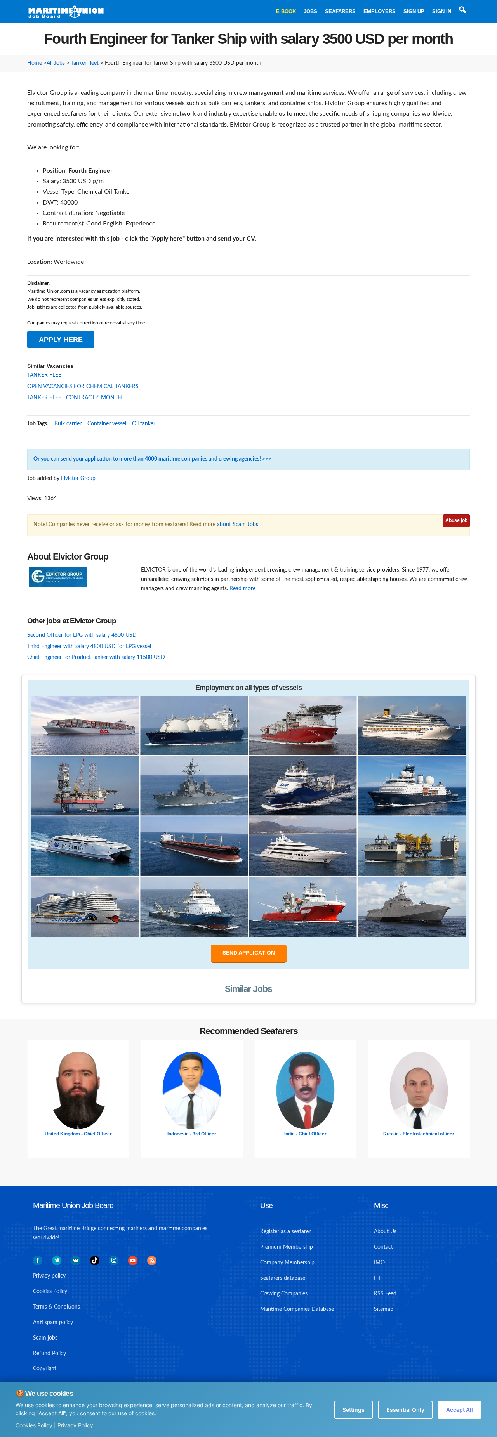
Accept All (459, 1409)
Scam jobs (45, 1338)
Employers (379, 11)
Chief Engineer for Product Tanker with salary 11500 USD (96, 657)
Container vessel (106, 423)
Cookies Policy (34, 1425)
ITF (378, 1278)
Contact (383, 1247)
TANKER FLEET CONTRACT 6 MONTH (74, 397)
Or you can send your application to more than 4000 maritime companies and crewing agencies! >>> (152, 459)
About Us (385, 1231)
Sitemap (383, 1309)
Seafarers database (282, 1278)
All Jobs (56, 63)
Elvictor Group (78, 478)
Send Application (248, 953)
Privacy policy (49, 1276)
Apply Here (61, 339)
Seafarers (340, 11)
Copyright (44, 1368)
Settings (353, 1409)
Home (34, 63)
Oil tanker (143, 423)
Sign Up (413, 11)
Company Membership (287, 1262)
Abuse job (456, 520)
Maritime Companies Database (297, 1309)
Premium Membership (286, 1247)
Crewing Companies (284, 1294)
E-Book (286, 11)
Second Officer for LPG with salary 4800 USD (82, 635)
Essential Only (405, 1409)
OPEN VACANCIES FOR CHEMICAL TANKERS (83, 386)
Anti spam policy (53, 1322)
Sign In (441, 11)
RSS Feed (385, 1294)
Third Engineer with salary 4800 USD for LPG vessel (89, 646)
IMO (379, 1262)
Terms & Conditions (56, 1307)
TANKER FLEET (45, 375)
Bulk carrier (68, 423)
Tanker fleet (85, 63)
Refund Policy (49, 1353)
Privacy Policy (75, 1425)
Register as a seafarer (285, 1231)
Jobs (310, 11)
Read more (242, 588)
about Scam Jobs (237, 524)
